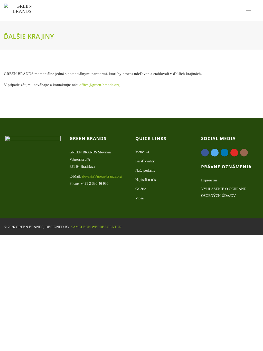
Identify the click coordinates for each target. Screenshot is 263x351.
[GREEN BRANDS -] (22, 10)
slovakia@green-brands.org (102, 176)
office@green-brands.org (99, 85)
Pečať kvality (145, 161)
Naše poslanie (145, 170)
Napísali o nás (145, 180)
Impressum (209, 180)
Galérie (140, 189)
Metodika (142, 152)
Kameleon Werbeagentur (95, 227)
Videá (139, 198)
